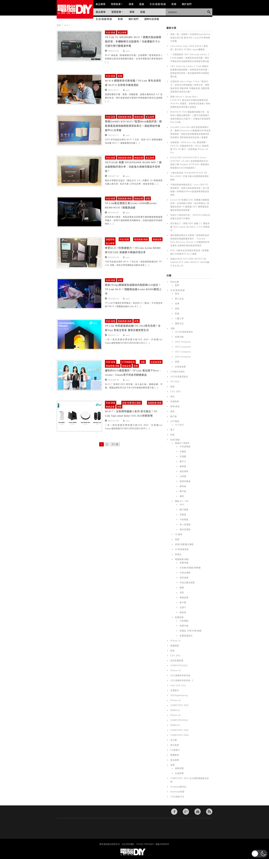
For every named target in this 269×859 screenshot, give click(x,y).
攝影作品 (179, 323)
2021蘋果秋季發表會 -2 (181, 680)
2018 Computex (183, 357)
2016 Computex (183, 347)
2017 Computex (183, 352)
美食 (177, 293)
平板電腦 (184, 519)
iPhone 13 (175, 670)
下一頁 (115, 444)
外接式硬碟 (185, 572)
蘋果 (131, 4)
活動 (143, 362)
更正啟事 (174, 745)
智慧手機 (184, 626)
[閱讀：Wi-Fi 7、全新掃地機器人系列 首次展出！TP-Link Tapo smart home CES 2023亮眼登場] (79, 416)
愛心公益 (179, 298)
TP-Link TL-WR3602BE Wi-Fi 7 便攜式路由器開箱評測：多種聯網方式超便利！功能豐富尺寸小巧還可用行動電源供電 (133, 41)
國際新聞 (179, 768)
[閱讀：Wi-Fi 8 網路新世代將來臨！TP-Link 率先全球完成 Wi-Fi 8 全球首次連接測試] (79, 89)
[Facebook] (174, 812)
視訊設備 (184, 577)
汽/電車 (178, 534)
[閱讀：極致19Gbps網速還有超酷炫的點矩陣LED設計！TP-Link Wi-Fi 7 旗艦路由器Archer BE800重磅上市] (79, 293)
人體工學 (179, 318)
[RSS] (209, 812)
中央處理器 (185, 446)
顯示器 (173, 416)
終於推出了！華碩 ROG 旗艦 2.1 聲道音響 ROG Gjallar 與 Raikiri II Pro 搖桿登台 (190, 226)
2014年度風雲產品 (184, 332)
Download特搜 (177, 791)
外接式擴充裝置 (187, 582)
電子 (172, 430)
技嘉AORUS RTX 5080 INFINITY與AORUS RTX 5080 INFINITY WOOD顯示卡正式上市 (189, 262)
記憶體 (183, 456)
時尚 (172, 396)
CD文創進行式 (177, 796)
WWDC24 (175, 725)
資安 (172, 411)
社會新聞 (179, 773)
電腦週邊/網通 (125, 117)
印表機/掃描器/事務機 (190, 568)
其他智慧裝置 (176, 660)
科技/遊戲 (110, 32)
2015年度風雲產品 (179, 376)
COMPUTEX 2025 (179, 730)
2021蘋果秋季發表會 (180, 675)
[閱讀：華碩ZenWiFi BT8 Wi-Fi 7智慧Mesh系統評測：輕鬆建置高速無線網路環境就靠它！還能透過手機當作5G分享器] (79, 130)
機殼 (182, 496)
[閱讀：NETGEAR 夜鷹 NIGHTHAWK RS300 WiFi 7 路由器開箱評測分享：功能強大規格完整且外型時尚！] (79, 171)
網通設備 (138, 117)
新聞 (173, 4)
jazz (128, 51)
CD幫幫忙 (175, 750)
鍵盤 (182, 587)
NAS (182, 504)
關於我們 (187, 4)
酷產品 (178, 554)
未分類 (173, 740)
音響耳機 (184, 563)
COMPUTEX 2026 (179, 735)
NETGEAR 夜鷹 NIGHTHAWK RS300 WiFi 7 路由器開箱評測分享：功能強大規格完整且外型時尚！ (133, 166)
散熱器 (183, 486)
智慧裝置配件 (186, 636)
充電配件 (174, 690)
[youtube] (197, 812)
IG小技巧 (179, 425)
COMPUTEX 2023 (179, 705)
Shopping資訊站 (178, 787)
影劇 (177, 313)
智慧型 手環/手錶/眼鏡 (190, 631)
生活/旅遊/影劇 (158, 4)
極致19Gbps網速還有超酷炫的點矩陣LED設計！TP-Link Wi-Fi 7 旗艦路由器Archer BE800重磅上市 (133, 289)
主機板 (183, 451)
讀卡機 (183, 602)
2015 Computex (183, 342)
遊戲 (141, 4)
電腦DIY (75, 9)
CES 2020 (175, 391)
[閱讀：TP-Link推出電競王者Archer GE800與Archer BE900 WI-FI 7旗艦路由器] (79, 211)
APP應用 (174, 421)
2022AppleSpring (179, 695)
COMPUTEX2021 (179, 665)
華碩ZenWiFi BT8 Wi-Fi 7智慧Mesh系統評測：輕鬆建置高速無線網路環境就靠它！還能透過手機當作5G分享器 (133, 126)
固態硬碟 (184, 471)
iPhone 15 (175, 715)
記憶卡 (183, 607)
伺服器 (183, 514)
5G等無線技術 (128, 362)
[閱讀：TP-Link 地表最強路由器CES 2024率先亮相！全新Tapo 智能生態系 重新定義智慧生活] (79, 334)
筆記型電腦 (185, 529)
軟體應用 (174, 755)
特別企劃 (174, 282)
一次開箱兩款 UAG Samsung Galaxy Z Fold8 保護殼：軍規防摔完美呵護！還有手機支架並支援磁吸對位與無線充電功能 (189, 57)
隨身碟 (183, 612)
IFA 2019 (174, 381)
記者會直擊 (156, 362)
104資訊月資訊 (177, 371)
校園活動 (179, 337)
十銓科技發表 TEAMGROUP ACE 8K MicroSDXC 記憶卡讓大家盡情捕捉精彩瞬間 (189, 176)
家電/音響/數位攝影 (131, 403)
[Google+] (186, 812)
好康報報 (174, 401)
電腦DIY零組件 (182, 443)
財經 (172, 435)
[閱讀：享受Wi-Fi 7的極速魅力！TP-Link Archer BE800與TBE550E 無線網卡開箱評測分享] (79, 252)
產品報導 (101, 4)
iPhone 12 (175, 641)
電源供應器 (185, 481)
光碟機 (183, 476)
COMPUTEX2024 (179, 720)
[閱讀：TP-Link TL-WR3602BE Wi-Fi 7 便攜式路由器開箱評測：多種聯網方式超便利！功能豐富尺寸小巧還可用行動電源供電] (79, 45)
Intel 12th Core (178, 685)
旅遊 (177, 308)
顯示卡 (183, 461)
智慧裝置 (116, 4)
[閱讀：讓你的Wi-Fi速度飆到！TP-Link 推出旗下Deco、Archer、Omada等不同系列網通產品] (79, 375)
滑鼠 (182, 592)
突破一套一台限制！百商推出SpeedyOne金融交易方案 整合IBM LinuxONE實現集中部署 (190, 37)
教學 (177, 285)
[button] (259, 853)
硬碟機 (183, 466)
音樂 (177, 303)
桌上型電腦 (185, 524)
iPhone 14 (175, 700)
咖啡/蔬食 (175, 406)
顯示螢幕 (184, 509)
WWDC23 (175, 710)
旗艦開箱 (110, 239)
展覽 (177, 362)
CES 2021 (175, 655)
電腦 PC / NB (182, 501)
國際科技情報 (151, 19)
